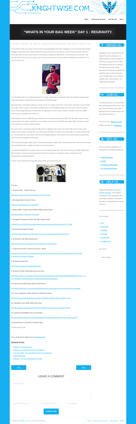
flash (54, 44)
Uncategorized (106, 241)
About (122, 421)
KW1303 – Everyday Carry (22, 347)
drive (49, 44)
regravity (75, 44)
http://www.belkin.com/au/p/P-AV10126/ (25, 214)
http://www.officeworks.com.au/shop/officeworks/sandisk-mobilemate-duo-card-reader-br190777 (44, 317)
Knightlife (36, 44)
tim (86, 44)
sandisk (81, 44)
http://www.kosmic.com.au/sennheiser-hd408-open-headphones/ (34, 244)
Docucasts (104, 227)
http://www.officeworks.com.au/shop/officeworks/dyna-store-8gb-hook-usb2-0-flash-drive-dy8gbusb (45, 288)
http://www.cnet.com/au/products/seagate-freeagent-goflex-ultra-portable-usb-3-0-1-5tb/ (41, 224)
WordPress (42, 421)
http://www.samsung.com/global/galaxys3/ (26, 266)
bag (46, 44)
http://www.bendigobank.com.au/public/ (25, 205)
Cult (102, 223)
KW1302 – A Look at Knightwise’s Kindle (27, 359)
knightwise (25, 44)
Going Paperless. (19, 356)
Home (89, 421)
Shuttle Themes (25, 421)
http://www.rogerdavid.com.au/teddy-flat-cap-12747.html (30, 195)
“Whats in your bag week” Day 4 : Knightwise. (29, 350)
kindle (69, 44)
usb (89, 44)
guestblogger (61, 44)
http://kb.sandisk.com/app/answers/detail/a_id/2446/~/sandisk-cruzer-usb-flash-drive (40, 308)
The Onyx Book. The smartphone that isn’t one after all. (32, 353)
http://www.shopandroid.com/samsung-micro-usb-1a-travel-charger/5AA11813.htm (40, 234)
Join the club (114, 421)
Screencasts (105, 237)
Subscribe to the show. (100, 421)
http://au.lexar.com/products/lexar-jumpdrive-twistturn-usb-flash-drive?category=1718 (41, 298)
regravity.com (40, 337)
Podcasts (104, 234)
